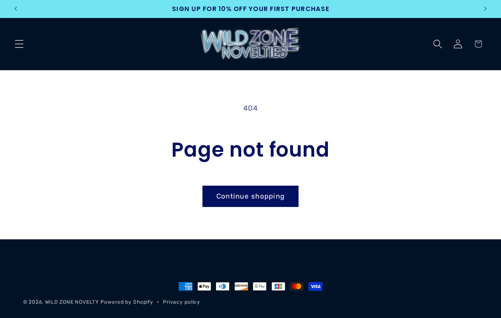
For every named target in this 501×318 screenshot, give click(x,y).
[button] (19, 44)
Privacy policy (181, 302)
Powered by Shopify (126, 302)
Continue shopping (250, 196)
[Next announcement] (485, 9)
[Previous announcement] (16, 9)
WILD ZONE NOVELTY (72, 302)
